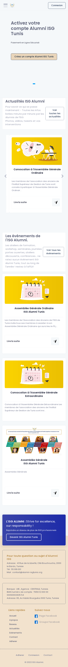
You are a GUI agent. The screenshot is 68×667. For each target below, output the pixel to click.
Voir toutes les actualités (55, 113)
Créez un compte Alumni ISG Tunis (34, 56)
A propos (13, 620)
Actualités (14, 628)
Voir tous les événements (53, 252)
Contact (13, 637)
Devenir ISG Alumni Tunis (24, 537)
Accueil (12, 615)
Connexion (56, 5)
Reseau (13, 624)
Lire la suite (20, 202)
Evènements (15, 632)
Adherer (13, 641)
